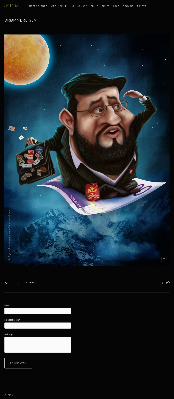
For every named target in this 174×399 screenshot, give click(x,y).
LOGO (116, 6)
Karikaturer (78, 6)
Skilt (63, 6)
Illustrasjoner (36, 6)
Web (53, 6)
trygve (142, 6)
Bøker (106, 6)
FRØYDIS (128, 6)
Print (94, 6)
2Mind (10, 5)
